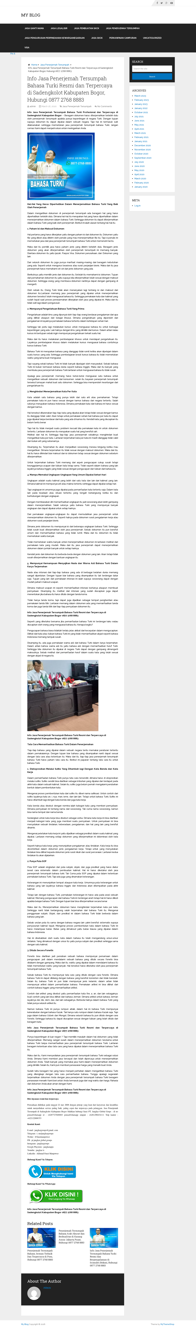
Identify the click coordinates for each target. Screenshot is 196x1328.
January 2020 (141, 187)
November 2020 (142, 149)
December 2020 (142, 145)
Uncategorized (152, 38)
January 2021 (140, 141)
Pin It (12, 53)
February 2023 (141, 100)
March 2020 (140, 178)
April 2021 (139, 129)
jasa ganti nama (34, 28)
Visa (27, 47)
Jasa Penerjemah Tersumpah (122, 28)
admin (33, 106)
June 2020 (139, 166)
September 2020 (142, 158)
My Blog (30, 15)
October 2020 (141, 153)
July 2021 (139, 116)
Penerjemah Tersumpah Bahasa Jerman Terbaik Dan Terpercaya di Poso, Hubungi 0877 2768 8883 (40, 1255)
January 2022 (140, 108)
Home (34, 65)
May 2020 (139, 170)
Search (152, 77)
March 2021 (140, 133)
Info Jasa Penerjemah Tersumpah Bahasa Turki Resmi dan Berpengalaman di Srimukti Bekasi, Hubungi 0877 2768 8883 (103, 1258)
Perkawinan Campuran (122, 38)
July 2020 (139, 162)
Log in (137, 205)
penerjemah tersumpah (45, 118)
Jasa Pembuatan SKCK (86, 28)
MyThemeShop (167, 1324)
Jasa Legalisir (59, 28)
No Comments (104, 106)
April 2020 (139, 174)
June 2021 (139, 120)
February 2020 (141, 182)
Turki (46, 1009)
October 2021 (141, 112)
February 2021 (141, 137)
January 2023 (140, 104)
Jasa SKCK (97, 38)
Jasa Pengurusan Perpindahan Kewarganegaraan (55, 38)
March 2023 (140, 96)
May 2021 (139, 125)
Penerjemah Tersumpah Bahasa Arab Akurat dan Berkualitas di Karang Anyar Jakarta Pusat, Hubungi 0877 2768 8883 (72, 1236)
